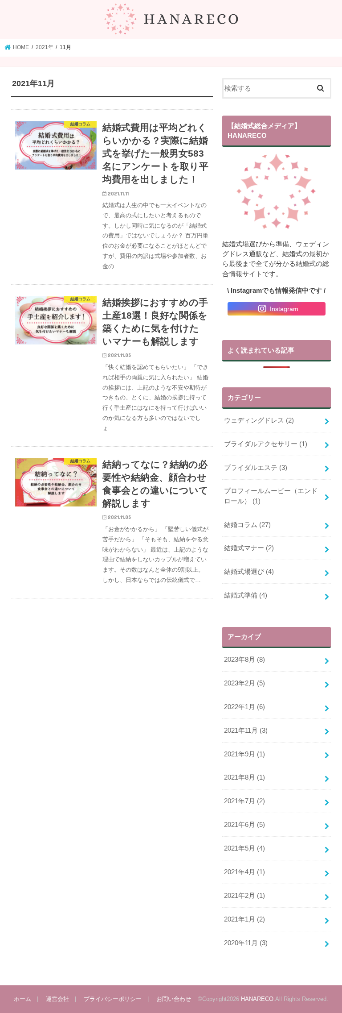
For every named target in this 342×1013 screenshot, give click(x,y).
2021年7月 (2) (244, 801)
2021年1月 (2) (244, 919)
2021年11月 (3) (246, 730)
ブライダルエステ (255, 467)
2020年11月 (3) (246, 943)
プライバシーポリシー (113, 999)
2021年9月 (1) (244, 754)
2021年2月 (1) (244, 895)
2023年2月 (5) (244, 683)
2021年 (44, 47)
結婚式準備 (245, 595)
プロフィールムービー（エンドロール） (271, 495)
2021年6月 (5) (244, 824)
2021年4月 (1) (244, 872)
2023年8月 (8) (244, 659)
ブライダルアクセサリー (265, 444)
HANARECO (257, 999)
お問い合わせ (173, 999)
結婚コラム (247, 524)
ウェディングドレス (259, 420)
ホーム (22, 999)
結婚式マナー (249, 548)
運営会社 (57, 999)
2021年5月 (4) (244, 848)
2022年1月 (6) (244, 706)
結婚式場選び (249, 571)
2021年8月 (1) (244, 777)
